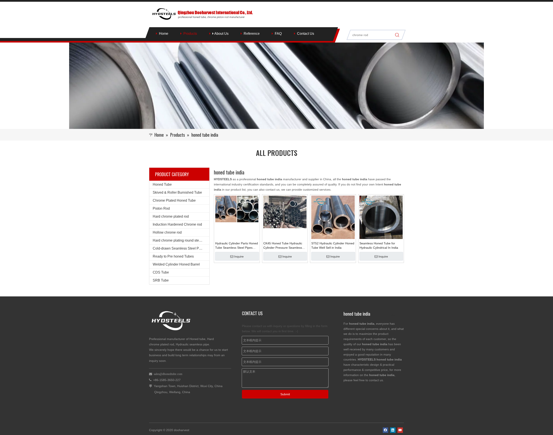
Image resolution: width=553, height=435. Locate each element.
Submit (285, 394)
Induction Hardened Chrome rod (177, 224)
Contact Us (305, 33)
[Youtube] (400, 430)
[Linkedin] (393, 430)
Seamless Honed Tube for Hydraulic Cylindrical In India (378, 245)
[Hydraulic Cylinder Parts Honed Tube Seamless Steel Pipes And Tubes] (237, 208)
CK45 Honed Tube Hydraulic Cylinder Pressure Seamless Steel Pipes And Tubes (282, 246)
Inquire (239, 256)
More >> (396, 315)
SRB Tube (161, 280)
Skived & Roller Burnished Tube (177, 192)
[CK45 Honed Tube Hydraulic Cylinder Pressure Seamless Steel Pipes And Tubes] (285, 211)
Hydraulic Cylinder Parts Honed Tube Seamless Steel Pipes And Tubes (236, 246)
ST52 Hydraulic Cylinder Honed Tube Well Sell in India (332, 245)
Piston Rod (161, 208)
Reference (252, 33)
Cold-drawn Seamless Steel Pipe (178, 248)
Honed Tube (162, 184)
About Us (221, 33)
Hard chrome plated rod (171, 216)
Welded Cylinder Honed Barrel (176, 264)
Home (163, 33)
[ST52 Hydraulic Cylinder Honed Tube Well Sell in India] (333, 217)
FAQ (278, 33)
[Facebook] (385, 430)
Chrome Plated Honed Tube (174, 200)
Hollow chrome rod (167, 232)
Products (190, 33)
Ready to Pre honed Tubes (173, 256)
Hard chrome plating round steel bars (181, 240)
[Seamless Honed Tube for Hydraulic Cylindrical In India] (381, 217)
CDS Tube (161, 272)
